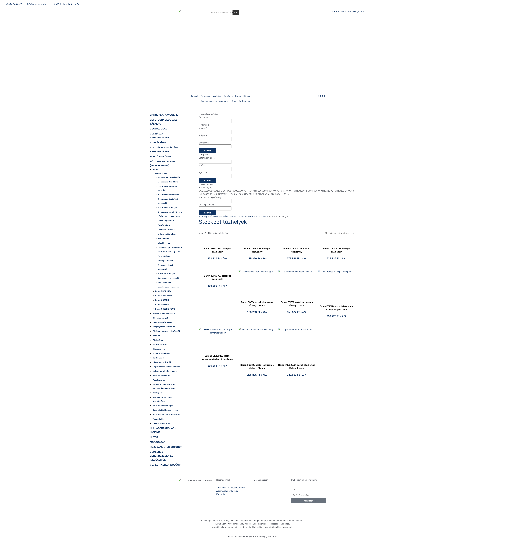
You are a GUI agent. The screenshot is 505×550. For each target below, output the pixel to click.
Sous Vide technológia (163, 405)
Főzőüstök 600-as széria (169, 216)
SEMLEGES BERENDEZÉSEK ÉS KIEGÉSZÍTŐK (161, 456)
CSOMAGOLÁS (158, 128)
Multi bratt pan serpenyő (169, 252)
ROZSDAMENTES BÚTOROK (166, 447)
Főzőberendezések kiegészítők (166, 331)
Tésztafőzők (158, 419)
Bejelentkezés (344, 4)
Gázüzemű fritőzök (166, 230)
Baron (155, 169)
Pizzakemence (159, 380)
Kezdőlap (203, 216)
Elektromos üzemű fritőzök (170, 212)
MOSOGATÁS (157, 442)
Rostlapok (157, 393)
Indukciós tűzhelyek (167, 234)
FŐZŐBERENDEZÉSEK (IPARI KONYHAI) (227, 216)
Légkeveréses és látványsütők (166, 367)
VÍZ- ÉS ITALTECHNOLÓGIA (165, 465)
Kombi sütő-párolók (161, 353)
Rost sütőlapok (165, 256)
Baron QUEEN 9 (162, 305)
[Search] (236, 12)
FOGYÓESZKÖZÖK (161, 156)
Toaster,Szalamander (162, 423)
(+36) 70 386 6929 (271, 491)
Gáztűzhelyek (164, 225)
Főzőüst (156, 336)
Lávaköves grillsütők (162, 362)
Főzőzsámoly (158, 340)
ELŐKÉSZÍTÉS (158, 142)
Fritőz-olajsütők (160, 344)
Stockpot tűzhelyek (166, 273)
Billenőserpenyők (160, 318)
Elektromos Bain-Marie (168, 182)
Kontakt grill (163, 238)
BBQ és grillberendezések (164, 313)
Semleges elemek (165, 261)
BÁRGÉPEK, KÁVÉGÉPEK (165, 115)
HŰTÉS (154, 437)
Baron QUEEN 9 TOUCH (165, 309)
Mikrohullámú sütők (161, 376)
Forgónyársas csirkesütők (164, 327)
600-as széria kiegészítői (169, 177)
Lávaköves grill (164, 243)
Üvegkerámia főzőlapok (168, 287)
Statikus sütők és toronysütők (166, 414)
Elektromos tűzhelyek (167, 207)
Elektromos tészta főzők (168, 194)
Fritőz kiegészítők (166, 221)
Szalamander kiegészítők (169, 278)
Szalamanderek (164, 282)
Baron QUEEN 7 (162, 300)
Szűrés (207, 150)
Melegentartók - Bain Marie (165, 371)
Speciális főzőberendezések (165, 410)
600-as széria (161, 173)
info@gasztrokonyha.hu (273, 500)
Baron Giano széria (163, 296)
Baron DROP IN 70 (163, 291)
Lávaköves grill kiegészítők (170, 247)
